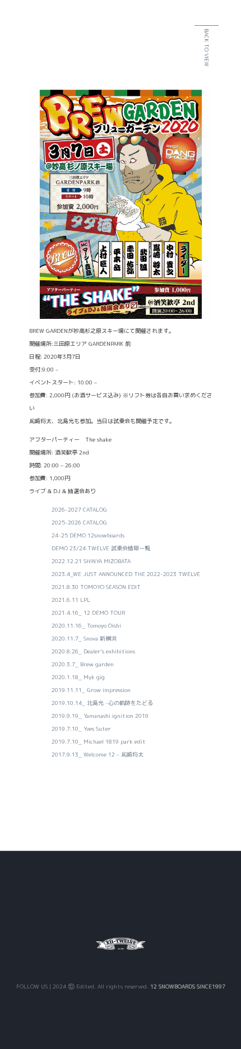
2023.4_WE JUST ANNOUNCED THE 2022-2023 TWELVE (126, 574)
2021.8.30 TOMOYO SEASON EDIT (96, 587)
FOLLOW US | (34, 986)
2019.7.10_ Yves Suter (81, 728)
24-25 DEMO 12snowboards (88, 535)
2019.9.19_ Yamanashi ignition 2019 (100, 716)
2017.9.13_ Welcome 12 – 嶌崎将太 (97, 754)
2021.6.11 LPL (71, 600)
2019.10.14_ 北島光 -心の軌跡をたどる (102, 703)
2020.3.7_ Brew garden (83, 664)
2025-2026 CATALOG (79, 522)
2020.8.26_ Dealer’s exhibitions (93, 651)
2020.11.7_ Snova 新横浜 (84, 638)
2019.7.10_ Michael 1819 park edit (99, 741)
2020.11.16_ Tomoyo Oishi (86, 625)
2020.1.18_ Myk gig (78, 677)
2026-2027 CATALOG (79, 509)
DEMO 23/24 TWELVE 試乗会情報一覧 (101, 548)
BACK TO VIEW (207, 48)
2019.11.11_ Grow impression (91, 690)
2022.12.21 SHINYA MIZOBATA (91, 561)
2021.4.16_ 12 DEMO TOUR (88, 612)
